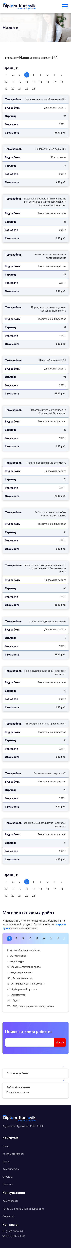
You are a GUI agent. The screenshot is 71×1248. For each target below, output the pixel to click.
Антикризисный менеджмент (25, 983)
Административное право (24, 966)
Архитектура (16, 994)
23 (33, 88)
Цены (6, 1161)
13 (26, 81)
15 (40, 81)
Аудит (13, 1000)
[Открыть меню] (65, 7)
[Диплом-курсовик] (19, 6)
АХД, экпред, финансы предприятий (30, 1006)
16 (47, 81)
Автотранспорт (17, 955)
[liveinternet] (35, 1131)
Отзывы (7, 1176)
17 (54, 81)
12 (19, 81)
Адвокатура (15, 961)
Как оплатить (10, 1169)
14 (33, 81)
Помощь (7, 1184)
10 (5, 81)
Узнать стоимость (13, 1154)
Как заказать (10, 1201)
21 (19, 88)
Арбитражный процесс (22, 989)
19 (5, 88)
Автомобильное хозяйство (24, 950)
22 (26, 88)
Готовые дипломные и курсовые (23, 1208)
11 (12, 81)
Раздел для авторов (17, 1092)
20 (12, 88)
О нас (5, 1146)
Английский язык (19, 978)
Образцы (8, 1216)
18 (61, 81)
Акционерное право (20, 972)
